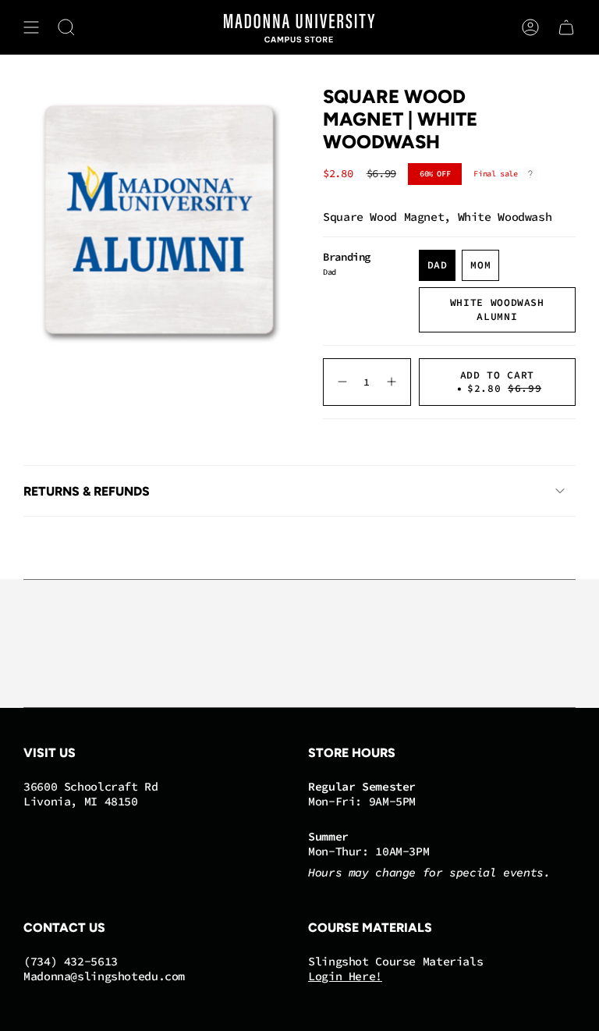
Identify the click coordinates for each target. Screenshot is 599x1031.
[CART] (566, 27)
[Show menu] (31, 27)
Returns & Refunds (86, 491)
